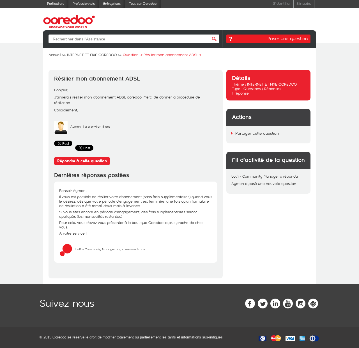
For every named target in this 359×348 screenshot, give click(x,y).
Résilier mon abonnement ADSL (97, 78)
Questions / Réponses (262, 88)
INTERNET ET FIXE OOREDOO (272, 84)
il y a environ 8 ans (131, 249)
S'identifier (282, 3)
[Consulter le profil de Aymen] (61, 132)
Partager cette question (257, 133)
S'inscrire (303, 3)
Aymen (75, 126)
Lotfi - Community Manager (95, 249)
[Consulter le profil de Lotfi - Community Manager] (66, 255)
